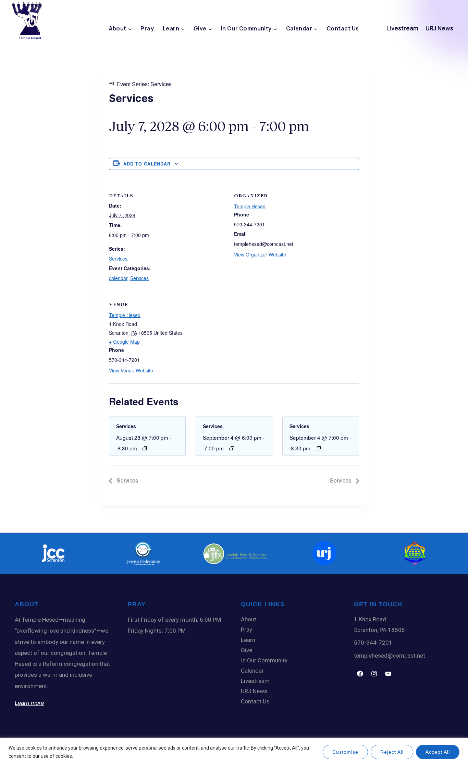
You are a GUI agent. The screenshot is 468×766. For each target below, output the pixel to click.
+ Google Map (124, 341)
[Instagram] (374, 674)
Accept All (438, 752)
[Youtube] (388, 674)
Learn (248, 639)
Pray (147, 28)
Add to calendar (147, 164)
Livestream (402, 28)
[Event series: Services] (145, 448)
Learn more (29, 703)
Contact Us (343, 28)
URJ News (439, 28)
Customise (345, 752)
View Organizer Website (260, 254)
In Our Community (264, 660)
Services (118, 258)
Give (246, 650)
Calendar (252, 670)
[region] (234, 752)
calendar (118, 278)
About (248, 619)
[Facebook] (360, 674)
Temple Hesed (250, 206)
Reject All (392, 752)
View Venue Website (131, 370)
